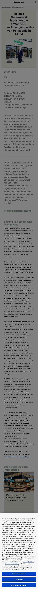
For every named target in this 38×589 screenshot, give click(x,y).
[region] (19, 551)
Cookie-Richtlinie (28, 562)
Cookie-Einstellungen (19, 574)
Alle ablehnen (19, 579)
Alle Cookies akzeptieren (19, 585)
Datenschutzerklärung (12, 564)
